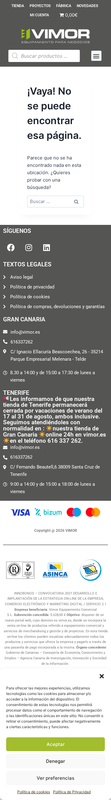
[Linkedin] (46, 247)
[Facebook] (10, 247)
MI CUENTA (39, 15)
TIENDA (17, 6)
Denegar (55, 761)
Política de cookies (33, 792)
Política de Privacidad (72, 792)
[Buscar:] (55, 201)
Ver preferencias (55, 778)
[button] (102, 676)
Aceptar (56, 744)
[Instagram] (28, 247)
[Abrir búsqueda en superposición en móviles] (44, 56)
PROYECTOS (40, 6)
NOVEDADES (87, 6)
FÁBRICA (63, 6)
